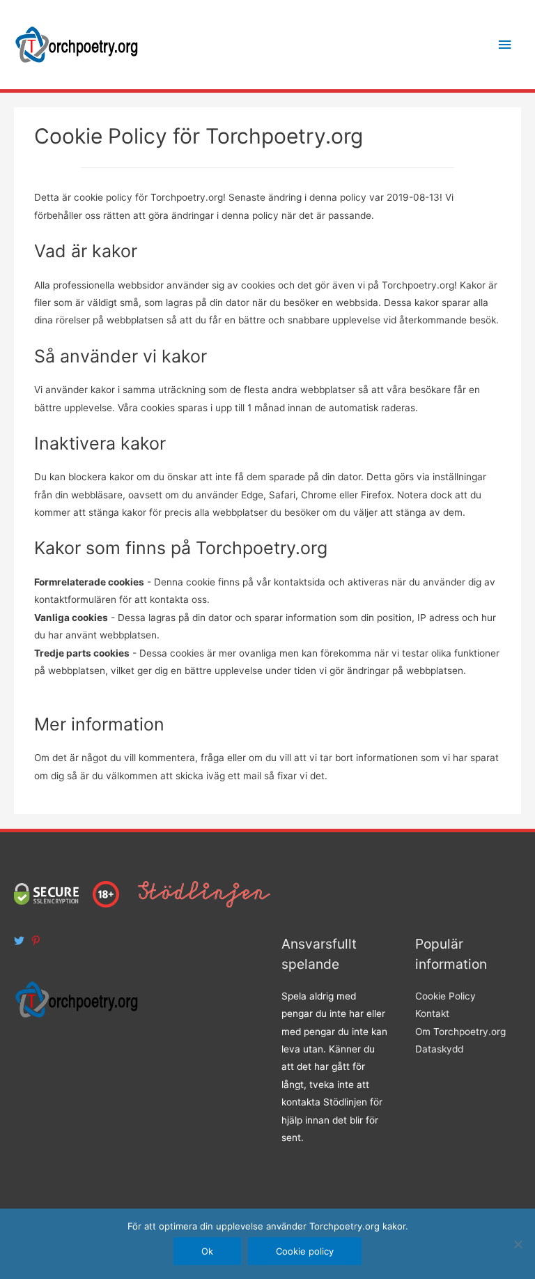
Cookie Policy (445, 996)
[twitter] (21, 940)
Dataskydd (439, 1049)
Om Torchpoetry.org (460, 1031)
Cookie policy (305, 1251)
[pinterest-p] (38, 940)
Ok (207, 1251)
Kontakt (432, 1013)
